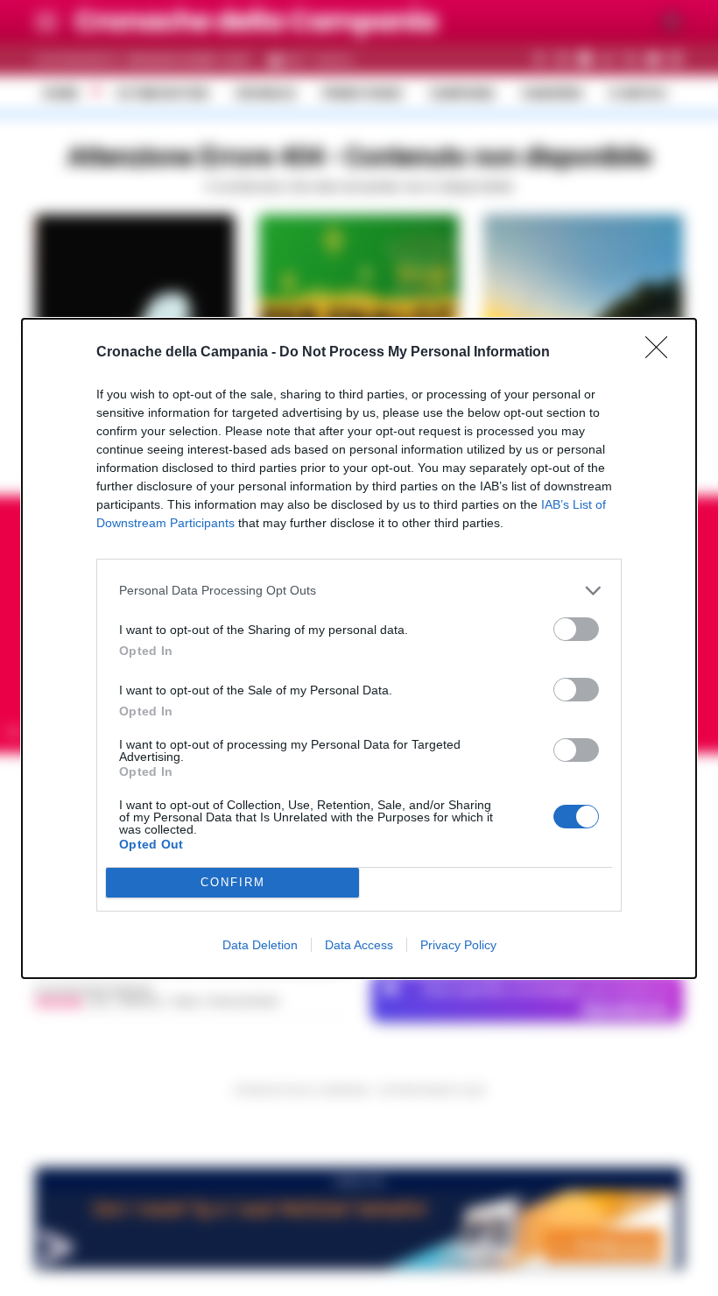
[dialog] (359, 648)
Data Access (359, 945)
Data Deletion (260, 945)
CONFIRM (233, 882)
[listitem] (359, 590)
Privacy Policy (458, 945)
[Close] (662, 353)
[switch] (576, 629)
